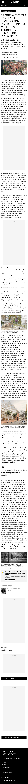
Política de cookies (6, 767)
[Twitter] (5, 57)
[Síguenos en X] (4, 780)
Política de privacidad (7, 772)
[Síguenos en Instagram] (9, 780)
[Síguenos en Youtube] (12, 780)
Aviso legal (4, 769)
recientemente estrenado (16, 270)
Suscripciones (5, 777)
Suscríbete (4, 5)
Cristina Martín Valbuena (9, 52)
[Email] (17, 57)
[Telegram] (14, 57)
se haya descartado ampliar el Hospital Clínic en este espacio (12, 100)
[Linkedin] (8, 57)
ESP (26, 5)
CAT (24, 5)
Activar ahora (9, 579)
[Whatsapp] (11, 57)
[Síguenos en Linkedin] (7, 780)
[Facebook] (2, 57)
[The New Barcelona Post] (8, 753)
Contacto (3, 762)
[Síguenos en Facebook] (2, 780)
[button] (3, 2)
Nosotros (4, 764)
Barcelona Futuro (8, 11)
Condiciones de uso (6, 774)
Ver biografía (9, 590)
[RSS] (14, 780)
